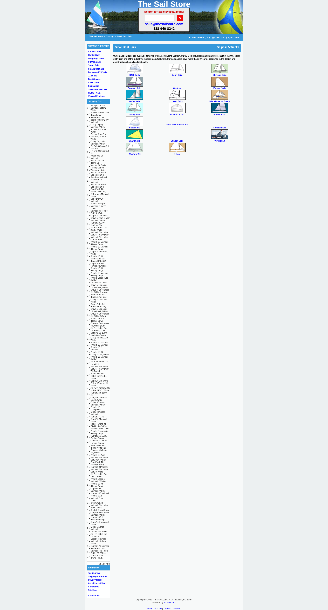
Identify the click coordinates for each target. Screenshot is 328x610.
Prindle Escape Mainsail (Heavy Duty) (98, 206)
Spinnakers (93, 86)
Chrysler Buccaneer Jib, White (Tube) (100, 324)
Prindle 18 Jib (97, 256)
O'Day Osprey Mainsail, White (98, 125)
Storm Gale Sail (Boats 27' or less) (99, 295)
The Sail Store (96, 36)
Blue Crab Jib (97, 503)
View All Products (96, 96)
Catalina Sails (94, 51)
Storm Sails (93, 65)
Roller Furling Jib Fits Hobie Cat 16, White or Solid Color (100, 426)
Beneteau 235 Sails (97, 72)
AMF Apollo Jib (97, 117)
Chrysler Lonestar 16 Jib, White (99, 398)
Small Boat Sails (125, 36)
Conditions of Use (96, 583)
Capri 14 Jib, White (99, 215)
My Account (233, 37)
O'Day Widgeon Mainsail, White (98, 403)
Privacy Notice (95, 580)
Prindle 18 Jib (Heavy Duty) (97, 485)
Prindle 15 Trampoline (96, 408)
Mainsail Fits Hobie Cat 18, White (99, 470)
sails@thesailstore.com (164, 24)
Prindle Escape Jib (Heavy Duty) (99, 432)
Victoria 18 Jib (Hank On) (97, 161)
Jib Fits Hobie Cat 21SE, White (99, 228)
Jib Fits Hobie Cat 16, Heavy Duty (99, 329)
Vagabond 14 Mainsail (97, 157)
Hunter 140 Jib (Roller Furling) (98, 518)
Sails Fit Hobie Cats (97, 89)
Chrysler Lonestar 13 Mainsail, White (99, 310)
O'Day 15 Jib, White (100, 354)
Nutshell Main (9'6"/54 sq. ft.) (97, 556)
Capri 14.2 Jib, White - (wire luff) (98, 190)
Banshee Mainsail (99, 177)
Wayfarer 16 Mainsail (96, 181)
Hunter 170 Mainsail (100, 546)
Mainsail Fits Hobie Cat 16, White (99, 238)
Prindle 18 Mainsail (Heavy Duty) (99, 243)
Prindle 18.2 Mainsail (96, 348)
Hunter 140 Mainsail (100, 493)
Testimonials (94, 573)
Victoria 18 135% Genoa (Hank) (98, 173)
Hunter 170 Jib (97, 417)
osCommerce (170, 602)
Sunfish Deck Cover (100, 510)
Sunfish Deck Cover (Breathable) (100, 113)
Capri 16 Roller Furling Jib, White (99, 264)
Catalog (109, 36)
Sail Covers (93, 82)
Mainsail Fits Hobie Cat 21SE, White (99, 552)
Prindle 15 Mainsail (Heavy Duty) (99, 274)
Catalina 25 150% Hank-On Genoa (99, 334)
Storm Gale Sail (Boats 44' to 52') (98, 446)
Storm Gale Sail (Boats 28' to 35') (98, 260)
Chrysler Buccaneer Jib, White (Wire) (100, 315)
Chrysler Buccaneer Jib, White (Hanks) (100, 291)
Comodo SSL (94, 595)
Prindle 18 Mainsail (99, 345)
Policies (158, 608)
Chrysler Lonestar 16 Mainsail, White (99, 286)
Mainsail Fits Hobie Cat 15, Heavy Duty (99, 367)
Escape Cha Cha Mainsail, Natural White (98, 136)
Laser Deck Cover (99, 282)
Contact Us (93, 587)
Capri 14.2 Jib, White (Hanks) (97, 463)
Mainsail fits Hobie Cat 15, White (99, 212)
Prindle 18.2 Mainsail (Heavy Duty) (98, 498)
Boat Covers (94, 79)
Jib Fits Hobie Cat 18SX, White (99, 475)
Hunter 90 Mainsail (99, 467)
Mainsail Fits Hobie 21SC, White (99, 506)
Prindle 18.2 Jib (98, 455)
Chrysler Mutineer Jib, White (99, 451)
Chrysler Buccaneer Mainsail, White (100, 513)
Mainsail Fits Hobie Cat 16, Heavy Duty (99, 233)
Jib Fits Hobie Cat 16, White (99, 535)
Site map (177, 608)
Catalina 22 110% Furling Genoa (99, 442)
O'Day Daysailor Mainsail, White (98, 142)
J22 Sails (92, 76)
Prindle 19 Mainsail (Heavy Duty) (99, 248)
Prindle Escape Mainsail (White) (98, 480)
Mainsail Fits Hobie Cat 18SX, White (99, 458)
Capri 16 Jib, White (99, 381)
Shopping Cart (95, 101)
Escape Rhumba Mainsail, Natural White (98, 541)
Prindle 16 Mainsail (99, 342)
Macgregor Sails (96, 58)
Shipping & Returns (97, 576)
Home (149, 608)
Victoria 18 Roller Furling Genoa (99, 166)
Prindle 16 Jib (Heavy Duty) (97, 269)
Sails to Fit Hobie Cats (177, 124)
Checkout (219, 37)
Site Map (92, 590)
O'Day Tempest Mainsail (98, 413)
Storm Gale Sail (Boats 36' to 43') (98, 305)
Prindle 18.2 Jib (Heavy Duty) (98, 319)
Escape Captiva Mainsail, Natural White (98, 107)
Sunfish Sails (94, 62)
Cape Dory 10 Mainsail (97, 200)
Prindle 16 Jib (97, 352)
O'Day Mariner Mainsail (97, 528)
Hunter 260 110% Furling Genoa (99, 437)
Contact (167, 608)
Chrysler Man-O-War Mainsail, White (100, 219)
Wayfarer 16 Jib (98, 170)
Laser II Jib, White (99, 531)
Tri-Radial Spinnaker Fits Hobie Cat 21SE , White (99, 375)
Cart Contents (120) (200, 37)
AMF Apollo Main (98, 548)
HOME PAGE (94, 93)
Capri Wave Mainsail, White (98, 489)
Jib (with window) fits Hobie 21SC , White (100, 389)
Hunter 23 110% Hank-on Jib (98, 224)
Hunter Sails (94, 55)
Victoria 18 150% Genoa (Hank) (98, 185)
